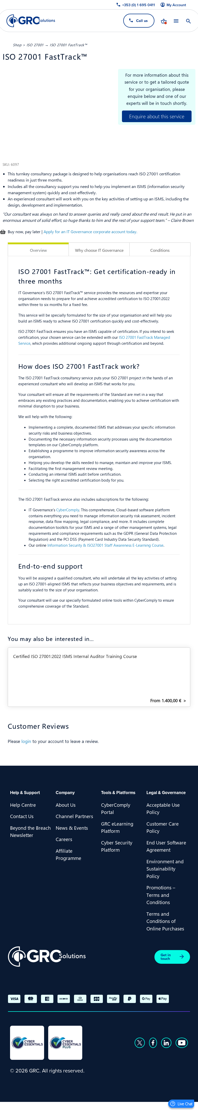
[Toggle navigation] (176, 21)
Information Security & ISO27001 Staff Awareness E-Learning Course (105, 545)
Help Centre (23, 804)
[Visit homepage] (30, 20)
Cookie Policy (61, 1106)
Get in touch (166, 956)
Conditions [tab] (160, 250)
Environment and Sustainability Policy (165, 868)
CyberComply (67, 509)
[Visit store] (164, 20)
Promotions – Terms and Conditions (160, 894)
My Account (176, 4)
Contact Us (22, 816)
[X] (140, 1043)
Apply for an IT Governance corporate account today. (90, 231)
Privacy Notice (25, 1106)
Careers (64, 839)
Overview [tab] (38, 250)
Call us (142, 20)
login (26, 741)
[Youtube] (182, 1043)
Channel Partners (74, 816)
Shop (17, 44)
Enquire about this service (156, 116)
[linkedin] (166, 1043)
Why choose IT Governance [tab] (99, 250)
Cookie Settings (99, 1106)
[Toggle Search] (188, 20)
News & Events (72, 827)
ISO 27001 (35, 44)
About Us (66, 804)
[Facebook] (153, 1043)
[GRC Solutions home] (47, 956)
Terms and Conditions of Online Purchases (165, 921)
